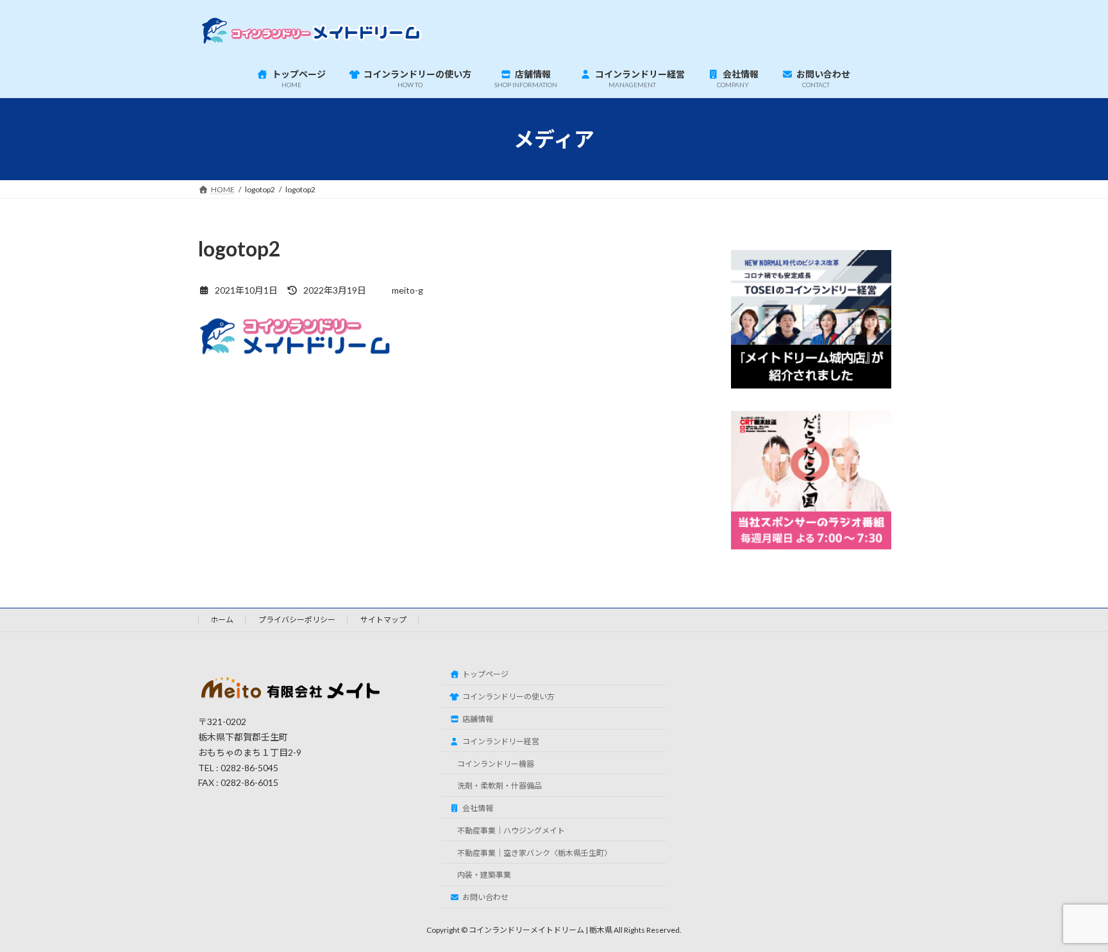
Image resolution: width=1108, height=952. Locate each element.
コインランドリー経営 (500, 741)
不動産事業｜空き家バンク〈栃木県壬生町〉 (534, 853)
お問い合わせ (485, 897)
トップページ (485, 674)
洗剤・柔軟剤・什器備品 (499, 785)
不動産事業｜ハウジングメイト (511, 830)
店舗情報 (477, 719)
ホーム (221, 619)
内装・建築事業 (484, 875)
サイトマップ (383, 619)
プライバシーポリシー (296, 619)
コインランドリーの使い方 (508, 696)
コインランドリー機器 (495, 764)
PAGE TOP (1070, 911)
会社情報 (477, 808)
